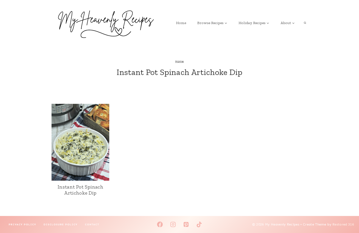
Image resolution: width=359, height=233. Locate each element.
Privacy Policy (22, 224)
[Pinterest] (186, 224)
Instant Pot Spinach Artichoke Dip (80, 190)
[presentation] (80, 142)
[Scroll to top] (349, 217)
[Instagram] (173, 224)
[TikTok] (199, 224)
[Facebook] (160, 224)
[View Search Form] (304, 22)
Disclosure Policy (60, 224)
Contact (92, 224)
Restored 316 (343, 224)
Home (181, 23)
